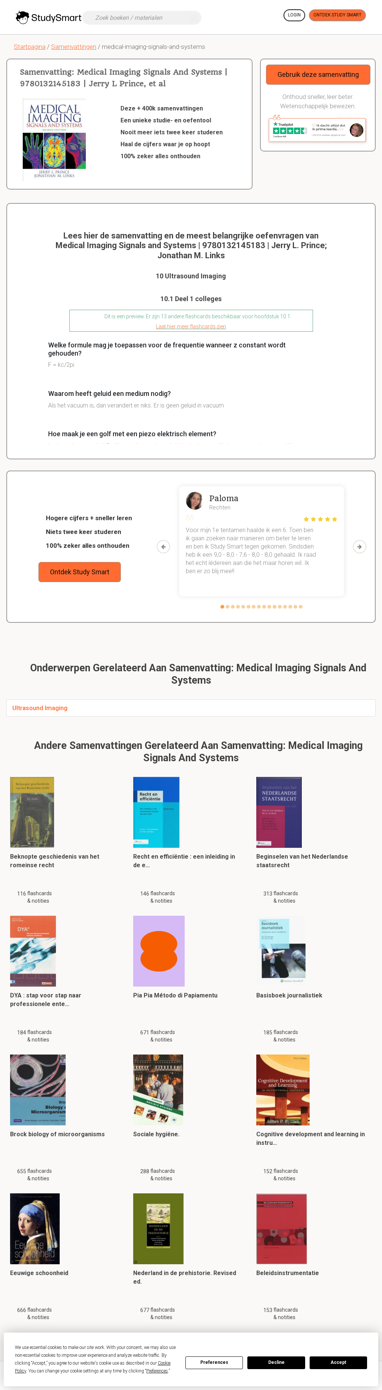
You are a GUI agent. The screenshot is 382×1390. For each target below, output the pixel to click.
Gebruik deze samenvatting (318, 74)
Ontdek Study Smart (337, 15)
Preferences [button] (157, 1371)
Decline (276, 1362)
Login (294, 15)
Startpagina (30, 46)
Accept (338, 1362)
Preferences (214, 1362)
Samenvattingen (73, 46)
